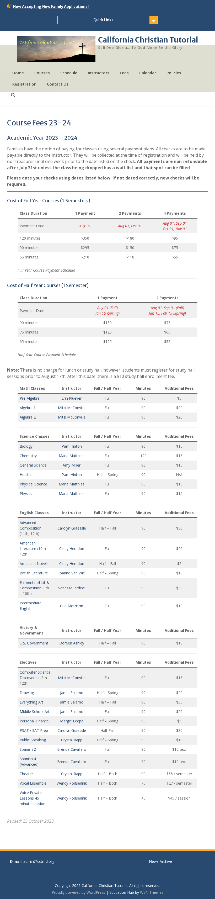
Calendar (147, 72)
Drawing (27, 692)
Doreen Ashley (71, 643)
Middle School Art (35, 711)
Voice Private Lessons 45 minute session (32, 798)
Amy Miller (71, 465)
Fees (124, 72)
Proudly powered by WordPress (78, 892)
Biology (26, 446)
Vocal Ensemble (33, 783)
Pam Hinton (72, 446)
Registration (24, 84)
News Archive (160, 861)
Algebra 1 (28, 407)
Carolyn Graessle (71, 528)
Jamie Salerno (71, 692)
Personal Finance (34, 720)
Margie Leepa (71, 720)
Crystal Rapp (71, 739)
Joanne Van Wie (71, 572)
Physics (26, 493)
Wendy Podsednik (72, 783)
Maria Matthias (71, 455)
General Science (33, 465)
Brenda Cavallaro (71, 749)
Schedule (68, 72)
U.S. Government (34, 643)
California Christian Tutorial (148, 40)
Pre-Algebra (30, 398)
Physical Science (33, 484)
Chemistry (28, 455)
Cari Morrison (71, 605)
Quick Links (103, 20)
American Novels (34, 563)
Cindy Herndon (71, 548)
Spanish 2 (28, 749)
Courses (42, 72)
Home (18, 72)
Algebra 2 (28, 417)
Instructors (98, 72)
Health (25, 474)
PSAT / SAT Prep (34, 730)
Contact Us (57, 84)
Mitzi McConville (71, 407)
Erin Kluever (72, 398)
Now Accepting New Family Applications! (51, 6)
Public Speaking (33, 739)
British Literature (34, 572)
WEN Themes (151, 892)
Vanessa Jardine (71, 587)
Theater (26, 773)
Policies (173, 72)
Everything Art (31, 702)
